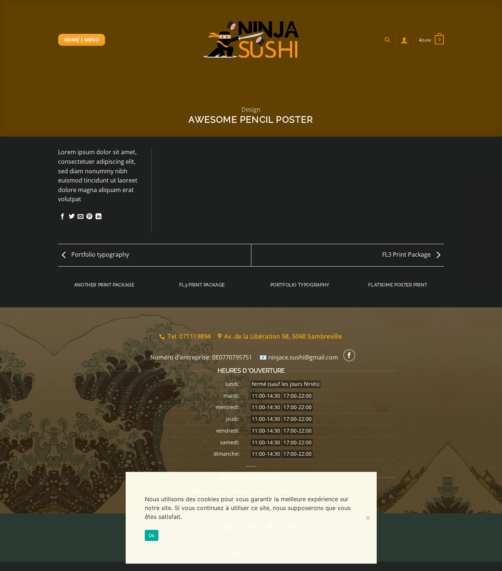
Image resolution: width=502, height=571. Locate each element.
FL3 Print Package (407, 254)
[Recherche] (387, 39)
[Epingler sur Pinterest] (89, 216)
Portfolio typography (99, 254)
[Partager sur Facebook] (62, 216)
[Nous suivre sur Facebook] (349, 355)
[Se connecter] (404, 40)
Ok (151, 535)
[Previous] (59, 292)
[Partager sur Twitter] (72, 216)
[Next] (442, 292)
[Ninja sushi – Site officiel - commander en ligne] (251, 39)
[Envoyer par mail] (80, 216)
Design (251, 109)
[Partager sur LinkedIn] (98, 216)
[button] (431, 39)
